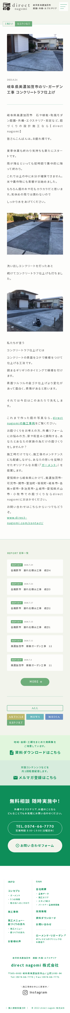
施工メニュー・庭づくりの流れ (16, 922)
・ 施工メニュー (15, 928)
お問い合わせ (44, 924)
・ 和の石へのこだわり (18, 902)
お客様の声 (14, 941)
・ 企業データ (42, 893)
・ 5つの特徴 (14, 899)
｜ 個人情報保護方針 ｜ (17, 1008)
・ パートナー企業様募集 (48, 904)
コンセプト (14, 890)
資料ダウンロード (46, 917)
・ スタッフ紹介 (43, 901)
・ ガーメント (14, 895)
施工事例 (13, 911)
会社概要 (41, 889)
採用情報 (41, 911)
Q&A (39, 881)
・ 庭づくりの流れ (16, 932)
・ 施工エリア (42, 897)
